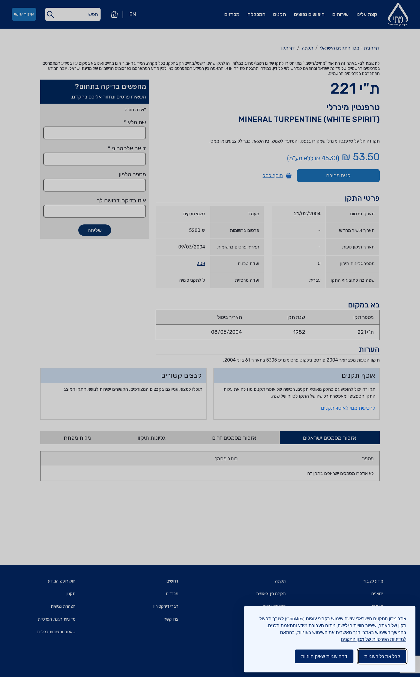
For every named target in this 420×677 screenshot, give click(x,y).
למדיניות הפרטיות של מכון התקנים (373, 639)
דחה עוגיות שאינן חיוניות (324, 656)
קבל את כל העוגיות (382, 656)
